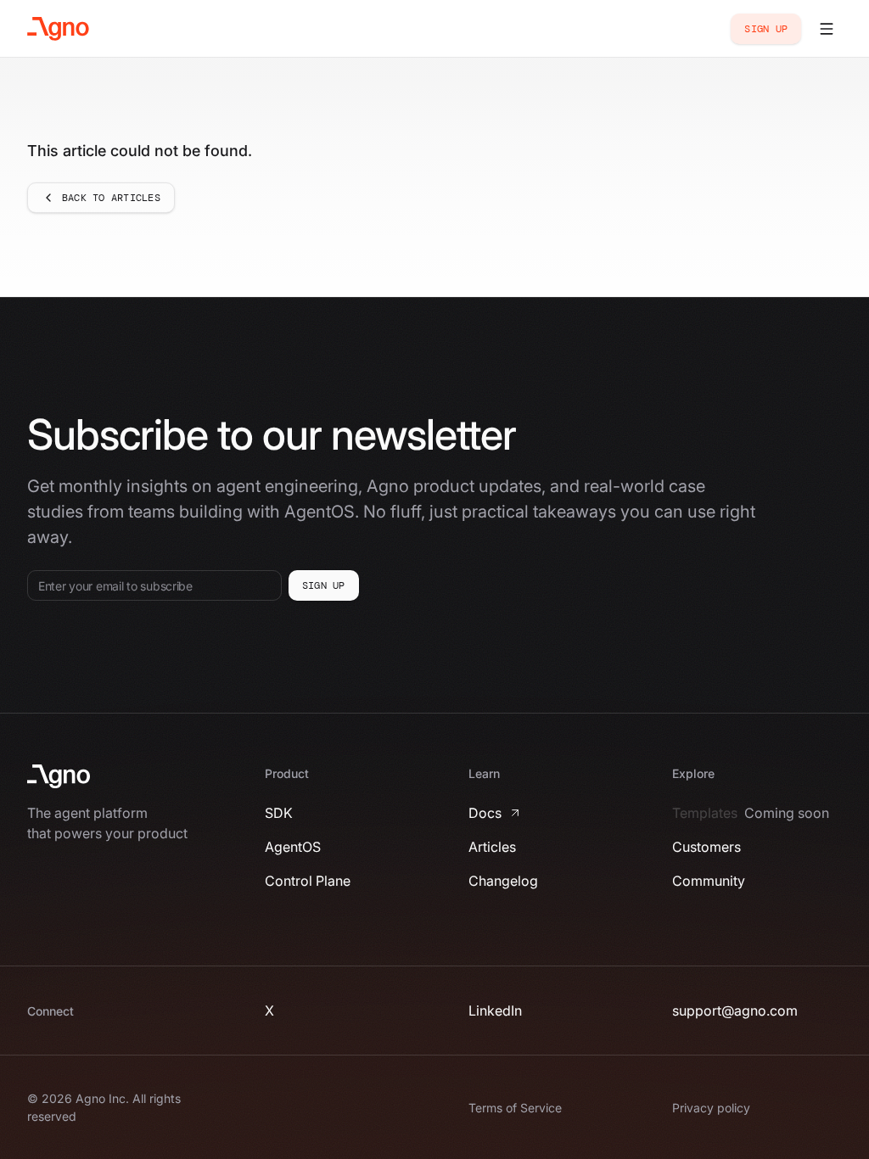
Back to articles (111, 197)
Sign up (323, 585)
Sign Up (766, 29)
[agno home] (58, 29)
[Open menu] (826, 29)
